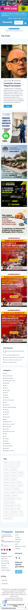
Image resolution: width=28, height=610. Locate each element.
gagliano (6, 479)
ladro (13, 482)
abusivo (6, 462)
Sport (5, 419)
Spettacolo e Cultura (9, 424)
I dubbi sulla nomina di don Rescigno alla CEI (14, 351)
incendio (6, 482)
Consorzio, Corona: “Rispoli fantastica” (12, 84)
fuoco (20, 475)
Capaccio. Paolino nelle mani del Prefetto (14, 357)
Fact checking (4, 561)
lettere (19, 482)
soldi (21, 512)
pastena (15, 495)
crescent (6, 472)
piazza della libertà (9, 498)
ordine (6, 492)
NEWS (6, 485)
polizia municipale (9, 502)
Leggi (7, 106)
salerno (6, 512)
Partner (23, 13)
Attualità (6, 429)
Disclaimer (10, 13)
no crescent (7, 489)
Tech (5, 436)
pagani (20, 492)
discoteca (6, 475)
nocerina (19, 485)
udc (16, 515)
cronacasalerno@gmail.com (7, 541)
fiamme (14, 475)
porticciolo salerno (9, 505)
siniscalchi (14, 512)
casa (5, 465)
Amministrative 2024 (9, 380)
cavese (17, 465)
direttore (20, 472)
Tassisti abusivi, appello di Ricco (12, 355)
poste (5, 508)
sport (5, 515)
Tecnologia (7, 390)
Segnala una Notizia (6, 556)
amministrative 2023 (9, 431)
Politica (6, 388)
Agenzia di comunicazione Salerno (14, 600)
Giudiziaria (6, 383)
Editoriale (6, 448)
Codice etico (17, 13)
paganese (13, 492)
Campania (6, 412)
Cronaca (6, 414)
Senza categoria (8, 446)
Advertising (4, 13)
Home (16, 535)
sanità (5, 373)
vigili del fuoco (8, 518)
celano (6, 469)
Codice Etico (4, 558)
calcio (18, 462)
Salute (5, 385)
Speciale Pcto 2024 (9, 450)
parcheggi (7, 495)
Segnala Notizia (5, 15)
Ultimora (6, 409)
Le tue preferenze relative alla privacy (15, 605)
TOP (11, 515)
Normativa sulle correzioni (5, 564)
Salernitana (18, 539)
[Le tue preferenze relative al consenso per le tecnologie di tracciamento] (25, 607)
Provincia (6, 438)
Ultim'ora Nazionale (9, 400)
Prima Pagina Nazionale (10, 407)
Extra (5, 402)
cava (11, 465)
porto (18, 505)
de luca (14, 472)
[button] (25, 23)
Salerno (6, 392)
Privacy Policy (4, 580)
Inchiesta (6, 397)
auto (12, 462)
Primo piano (7, 443)
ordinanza (16, 489)
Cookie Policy (5, 583)
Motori (6, 395)
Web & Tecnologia (8, 378)
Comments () (17, 80)
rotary (18, 508)
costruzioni (14, 469)
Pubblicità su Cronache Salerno (5, 569)
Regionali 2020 (8, 421)
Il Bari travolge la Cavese (10, 362)
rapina (12, 508)
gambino (14, 479)
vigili (21, 515)
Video (5, 433)
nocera (13, 485)
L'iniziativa (6, 404)
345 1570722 (4, 546)
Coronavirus (7, 417)
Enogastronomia (8, 376)
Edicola (19, 571)
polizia (19, 498)
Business (6, 441)
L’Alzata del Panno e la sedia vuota (13, 360)
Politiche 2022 (7, 426)
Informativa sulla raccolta (9, 608)
